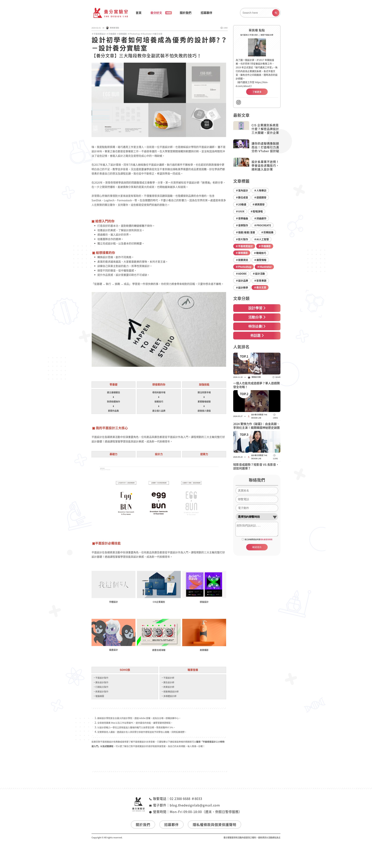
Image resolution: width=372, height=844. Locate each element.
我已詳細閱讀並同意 (258, 539)
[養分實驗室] (110, 13)
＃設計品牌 (242, 280)
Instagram (239, 102)
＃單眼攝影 (122, 33)
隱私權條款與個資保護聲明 (214, 824)
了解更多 (257, 91)
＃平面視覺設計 (99, 33)
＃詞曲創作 (260, 218)
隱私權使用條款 (266, 539)
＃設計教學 (242, 287)
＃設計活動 (259, 273)
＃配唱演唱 (256, 211)
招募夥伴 (171, 824)
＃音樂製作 (242, 225)
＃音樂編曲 (242, 218)
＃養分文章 (157, 33)
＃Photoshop (133, 33)
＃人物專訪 (260, 190)
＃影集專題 (260, 280)
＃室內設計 (242, 190)
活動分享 (255, 317)
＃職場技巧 (260, 253)
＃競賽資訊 (242, 260)
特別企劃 (255, 326)
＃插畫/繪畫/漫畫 (245, 232)
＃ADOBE (241, 273)
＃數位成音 (242, 197)
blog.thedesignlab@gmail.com (195, 805)
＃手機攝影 (111, 33)
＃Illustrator (146, 33)
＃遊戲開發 (260, 197)
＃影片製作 (242, 239)
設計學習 (255, 308)
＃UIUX (240, 211)
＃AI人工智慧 (261, 239)
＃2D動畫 (241, 204)
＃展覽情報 (260, 260)
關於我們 (143, 824)
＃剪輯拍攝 (267, 232)
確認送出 (257, 547)
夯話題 (255, 335)
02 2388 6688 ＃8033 (186, 798)
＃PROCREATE (262, 225)
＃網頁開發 (258, 204)
